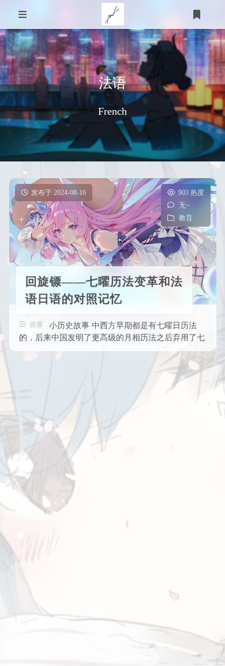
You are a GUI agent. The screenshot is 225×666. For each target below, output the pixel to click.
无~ (183, 205)
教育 (185, 218)
